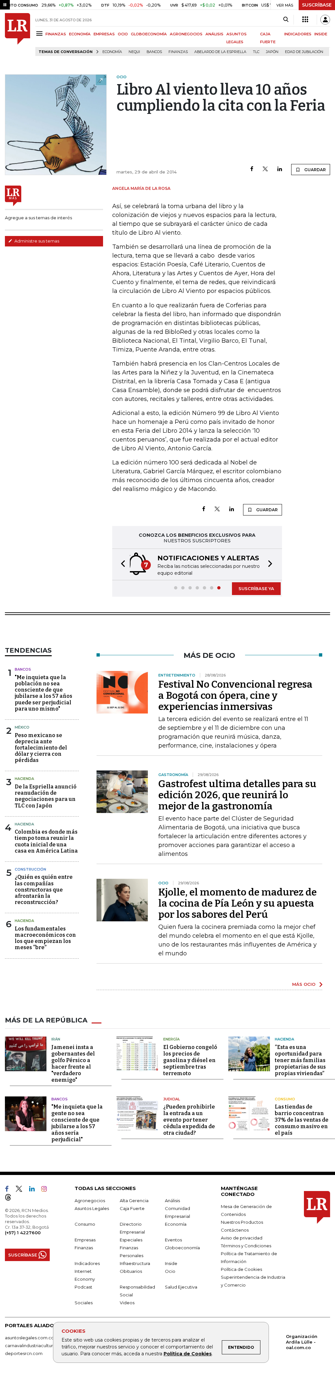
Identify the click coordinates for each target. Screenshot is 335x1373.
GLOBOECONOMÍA (149, 34)
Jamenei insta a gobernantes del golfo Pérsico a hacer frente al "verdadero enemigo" (73, 1063)
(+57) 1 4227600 (23, 1232)
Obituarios (131, 1271)
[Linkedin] (279, 169)
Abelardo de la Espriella (220, 52)
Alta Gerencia (134, 1200)
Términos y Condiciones (246, 1245)
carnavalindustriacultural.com (36, 1345)
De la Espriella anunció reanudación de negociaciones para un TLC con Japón (46, 796)
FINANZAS (55, 34)
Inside (171, 1263)
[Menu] (40, 33)
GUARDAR (314, 169)
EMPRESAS (104, 34)
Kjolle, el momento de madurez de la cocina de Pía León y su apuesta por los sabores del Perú (237, 903)
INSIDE (320, 34)
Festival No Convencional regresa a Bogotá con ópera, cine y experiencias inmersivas (235, 695)
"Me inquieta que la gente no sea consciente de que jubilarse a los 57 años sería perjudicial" (77, 1123)
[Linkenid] (34, 1190)
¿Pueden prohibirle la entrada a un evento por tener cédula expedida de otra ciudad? (189, 1120)
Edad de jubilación (304, 52)
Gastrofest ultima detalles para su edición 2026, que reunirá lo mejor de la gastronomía (237, 795)
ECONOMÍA (80, 34)
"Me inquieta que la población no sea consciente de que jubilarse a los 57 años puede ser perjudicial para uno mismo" (43, 693)
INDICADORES (297, 34)
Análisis (172, 1200)
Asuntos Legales (92, 1208)
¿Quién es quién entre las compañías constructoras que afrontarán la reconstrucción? (44, 889)
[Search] (285, 19)
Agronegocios (90, 1200)
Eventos (173, 1239)
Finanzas (178, 52)
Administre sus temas (36, 241)
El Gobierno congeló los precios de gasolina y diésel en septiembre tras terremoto (190, 1060)
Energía (171, 1039)
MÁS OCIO (303, 984)
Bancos (154, 52)
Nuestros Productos (242, 1222)
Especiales (131, 1239)
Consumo (285, 1099)
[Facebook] (251, 169)
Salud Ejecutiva (181, 1287)
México (22, 727)
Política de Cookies (188, 1354)
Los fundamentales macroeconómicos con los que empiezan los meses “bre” (45, 938)
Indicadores (87, 1263)
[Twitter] (265, 169)
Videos (127, 1302)
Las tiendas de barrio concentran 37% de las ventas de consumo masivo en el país (301, 1120)
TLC (256, 52)
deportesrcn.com (24, 1353)
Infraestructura (135, 1263)
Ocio (170, 1271)
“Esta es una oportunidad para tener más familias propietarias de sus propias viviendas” (300, 1060)
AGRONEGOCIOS (186, 34)
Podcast (83, 1287)
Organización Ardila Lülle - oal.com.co (301, 1342)
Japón (272, 52)
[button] (121, 564)
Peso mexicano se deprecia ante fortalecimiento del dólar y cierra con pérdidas (41, 748)
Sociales (84, 1302)
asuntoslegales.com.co (29, 1337)
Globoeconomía (182, 1247)
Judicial (171, 1099)
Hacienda (24, 778)
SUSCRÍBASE (317, 5)
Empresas (85, 1239)
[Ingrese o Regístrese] (325, 20)
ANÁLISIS (214, 34)
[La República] (17, 34)
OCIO (123, 34)
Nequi (134, 52)
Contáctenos (235, 1230)
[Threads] (11, 1198)
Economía (112, 52)
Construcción (30, 869)
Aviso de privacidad (241, 1237)
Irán (55, 1039)
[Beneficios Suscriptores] (305, 19)
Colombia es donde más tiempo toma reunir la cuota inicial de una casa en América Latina (46, 841)
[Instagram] (46, 1190)
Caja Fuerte (132, 1208)
